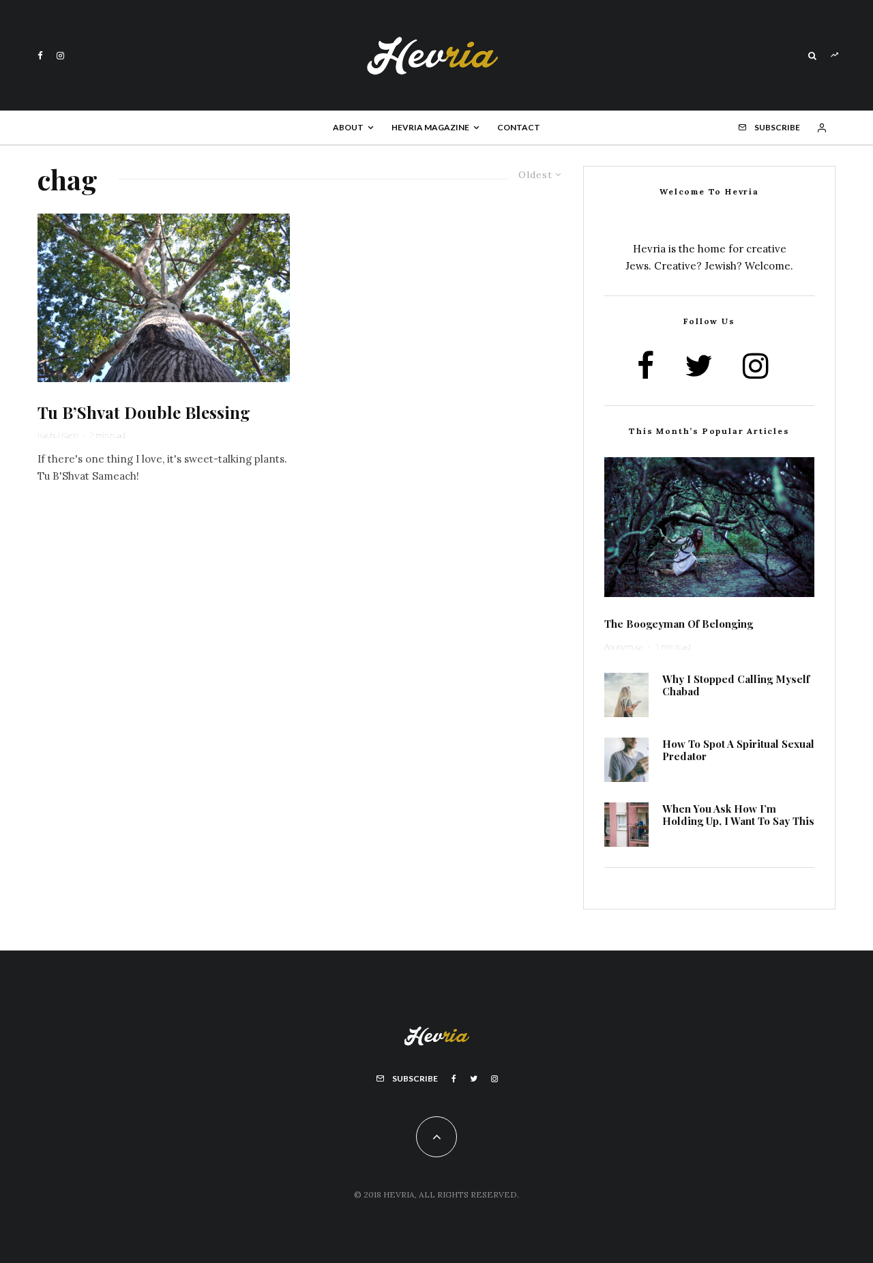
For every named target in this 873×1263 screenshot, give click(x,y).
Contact (518, 127)
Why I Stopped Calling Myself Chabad (736, 685)
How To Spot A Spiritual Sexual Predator (738, 750)
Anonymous (623, 646)
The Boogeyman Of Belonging (678, 624)
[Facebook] (40, 55)
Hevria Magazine (430, 127)
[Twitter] (473, 1079)
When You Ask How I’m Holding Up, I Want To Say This (738, 814)
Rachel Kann (58, 435)
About (348, 127)
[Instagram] (60, 55)
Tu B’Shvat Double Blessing (144, 412)
